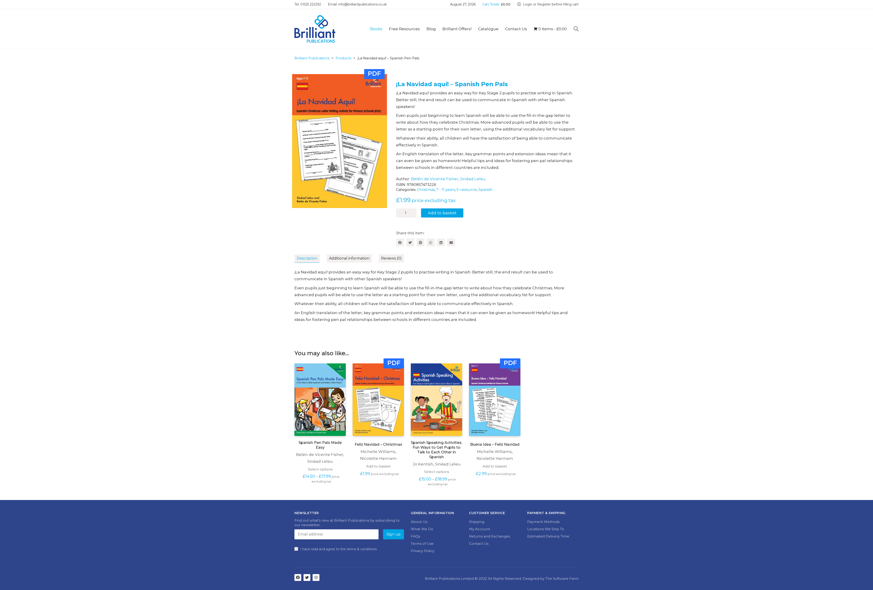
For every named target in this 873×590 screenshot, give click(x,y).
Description (307, 258)
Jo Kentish (423, 464)
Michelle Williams (378, 451)
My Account (479, 529)
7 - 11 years (445, 190)
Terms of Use (422, 543)
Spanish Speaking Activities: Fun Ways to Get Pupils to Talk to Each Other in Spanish (436, 449)
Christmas (426, 190)
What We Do (422, 529)
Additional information (349, 258)
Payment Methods (543, 522)
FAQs (415, 536)
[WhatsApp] (431, 242)
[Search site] (576, 29)
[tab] (310, 258)
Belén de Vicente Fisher (434, 179)
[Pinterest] (420, 242)
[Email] (451, 242)
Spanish (485, 190)
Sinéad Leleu (473, 179)
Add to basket (442, 212)
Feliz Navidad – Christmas (378, 444)
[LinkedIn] (441, 242)
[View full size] (300, 81)
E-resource (467, 190)
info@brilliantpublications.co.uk (362, 4)
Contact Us (478, 543)
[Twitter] (410, 242)
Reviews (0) (391, 258)
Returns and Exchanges (489, 536)
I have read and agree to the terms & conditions (338, 549)
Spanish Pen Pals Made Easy (320, 445)
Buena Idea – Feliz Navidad (494, 444)
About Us (419, 522)
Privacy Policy (422, 551)
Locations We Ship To (545, 529)
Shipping (476, 522)
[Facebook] (400, 242)
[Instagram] (316, 577)
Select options (320, 469)
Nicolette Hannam (378, 458)
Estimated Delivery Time (548, 536)
